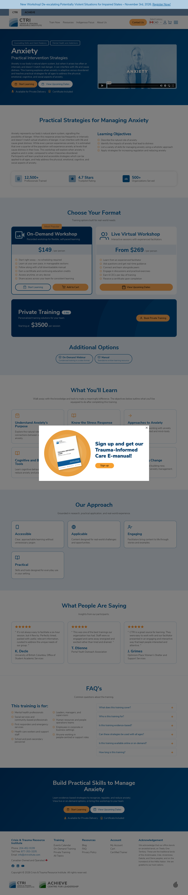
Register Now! (161, 4)
